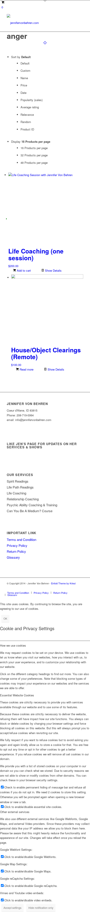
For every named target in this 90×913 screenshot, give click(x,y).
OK (5, 618)
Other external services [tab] (14, 812)
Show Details (53, 270)
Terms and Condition (21, 539)
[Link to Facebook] (73, 588)
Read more (26, 369)
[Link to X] (67, 588)
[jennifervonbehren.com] (37, 23)
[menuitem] (18, 593)
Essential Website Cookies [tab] (17, 695)
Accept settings (12, 907)
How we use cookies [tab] (13, 645)
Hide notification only (40, 907)
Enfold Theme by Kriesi (63, 583)
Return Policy (16, 551)
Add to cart (23, 270)
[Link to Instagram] (80, 588)
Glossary (13, 557)
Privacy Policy (17, 545)
